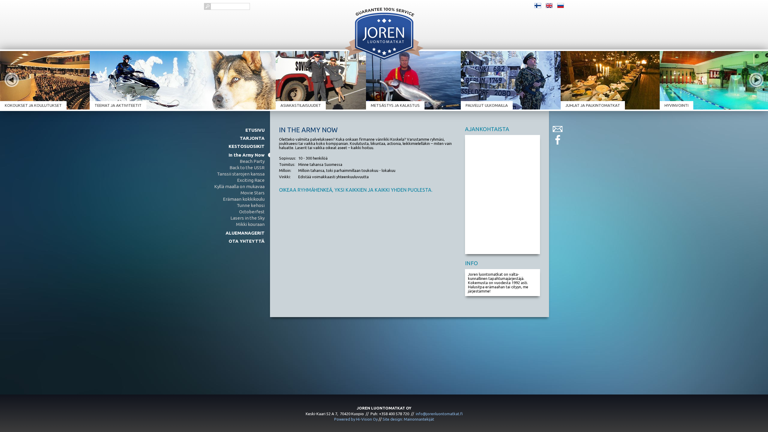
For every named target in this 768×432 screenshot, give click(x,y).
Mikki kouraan (250, 224)
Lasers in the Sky (247, 217)
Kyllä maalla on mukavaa (239, 186)
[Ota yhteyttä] (557, 129)
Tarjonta (252, 138)
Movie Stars (253, 192)
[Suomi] (537, 5)
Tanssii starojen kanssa (241, 173)
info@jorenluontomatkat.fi (439, 414)
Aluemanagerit (245, 233)
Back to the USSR (247, 167)
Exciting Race (251, 180)
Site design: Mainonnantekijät (408, 419)
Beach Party (252, 161)
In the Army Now (247, 155)
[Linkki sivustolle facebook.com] (557, 140)
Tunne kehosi (251, 205)
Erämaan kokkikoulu (244, 199)
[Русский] (560, 5)
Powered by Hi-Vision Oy (356, 419)
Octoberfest (252, 211)
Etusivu (255, 130)
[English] (549, 5)
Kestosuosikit (247, 146)
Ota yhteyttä (247, 241)
